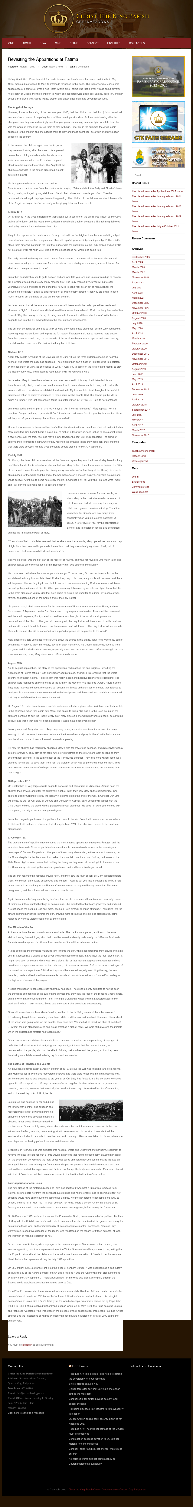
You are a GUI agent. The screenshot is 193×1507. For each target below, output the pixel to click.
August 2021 (139, 282)
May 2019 (137, 379)
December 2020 (140, 302)
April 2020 (137, 333)
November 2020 (140, 308)
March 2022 (138, 272)
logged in (27, 1344)
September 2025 (141, 257)
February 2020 (140, 343)
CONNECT (93, 43)
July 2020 (137, 323)
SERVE (74, 43)
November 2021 (140, 277)
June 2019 (137, 374)
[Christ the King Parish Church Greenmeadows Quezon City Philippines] (96, 19)
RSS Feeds (80, 1366)
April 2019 (137, 384)
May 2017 (137, 420)
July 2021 (137, 287)
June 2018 (137, 394)
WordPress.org (140, 492)
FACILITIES (113, 43)
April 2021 (137, 292)
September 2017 (141, 409)
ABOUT (27, 43)
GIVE (58, 43)
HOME (10, 43)
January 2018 (139, 404)
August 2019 (139, 369)
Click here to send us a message (26, 1412)
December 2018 (140, 389)
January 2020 (139, 348)
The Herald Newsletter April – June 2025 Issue (157, 191)
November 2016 (140, 435)
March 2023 (138, 267)
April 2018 (137, 399)
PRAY (43, 43)
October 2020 (139, 313)
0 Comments (83, 66)
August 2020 (139, 318)
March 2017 (138, 430)
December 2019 (140, 353)
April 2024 (137, 262)
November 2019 (140, 358)
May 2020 (137, 328)
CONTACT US (137, 43)
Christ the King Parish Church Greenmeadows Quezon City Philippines (107, 1489)
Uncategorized (140, 461)
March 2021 (138, 297)
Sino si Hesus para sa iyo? (83, 1383)
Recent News (56, 66)
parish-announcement (143, 450)
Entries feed (138, 481)
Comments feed (140, 486)
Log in (135, 476)
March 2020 (138, 338)
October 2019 (139, 364)
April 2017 (137, 425)
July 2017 (137, 414)
